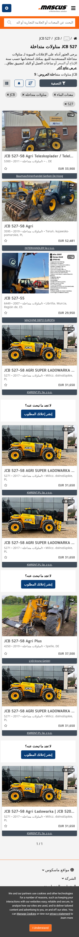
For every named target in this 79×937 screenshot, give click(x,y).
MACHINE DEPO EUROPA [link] (40, 320)
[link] (39, 131)
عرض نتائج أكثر (67, 68)
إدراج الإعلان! (6, 8)
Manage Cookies (26, 913)
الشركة (70, 879)
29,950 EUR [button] (66, 313)
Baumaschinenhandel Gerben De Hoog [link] (39, 176)
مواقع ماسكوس (57, 870)
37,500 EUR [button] (66, 654)
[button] (58, 83)
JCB (57, 38)
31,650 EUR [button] (66, 385)
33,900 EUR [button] (66, 169)
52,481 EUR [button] (66, 241)
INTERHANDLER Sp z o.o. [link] (39, 248)
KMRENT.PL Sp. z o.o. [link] (39, 392)
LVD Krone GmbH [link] (39, 661)
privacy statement (60, 913)
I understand (40, 927)
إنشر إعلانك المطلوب (38, 414)
